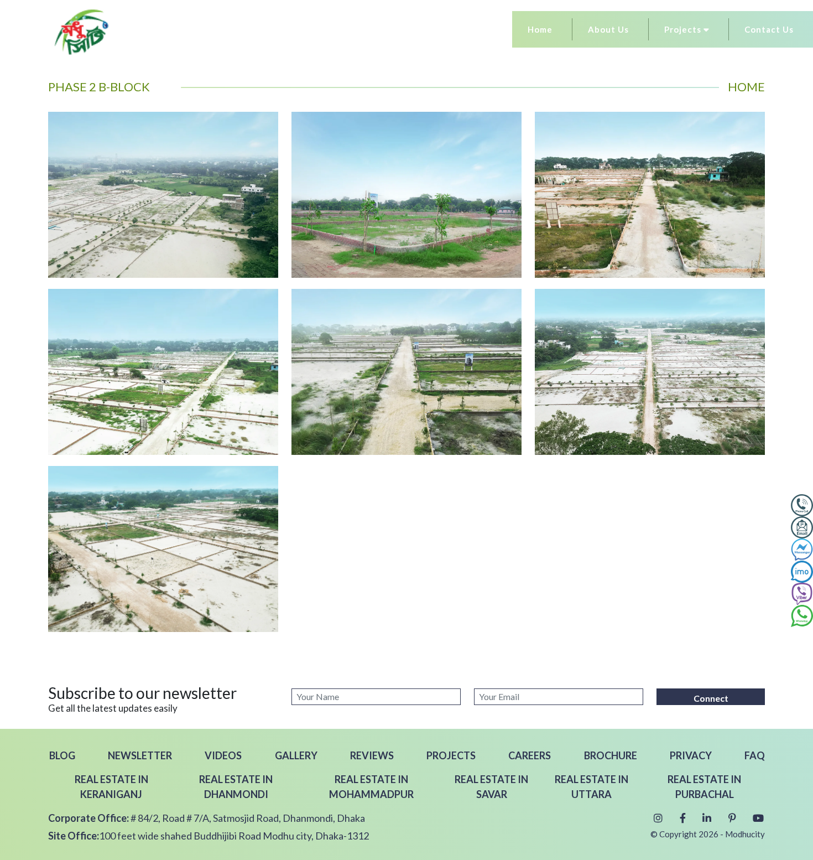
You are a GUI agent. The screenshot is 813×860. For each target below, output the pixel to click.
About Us (608, 29)
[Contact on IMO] (802, 570)
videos (223, 755)
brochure (610, 755)
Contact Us (769, 29)
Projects (683, 29)
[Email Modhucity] (802, 526)
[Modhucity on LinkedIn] (705, 818)
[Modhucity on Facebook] (680, 818)
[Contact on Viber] (802, 592)
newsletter (140, 755)
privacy (691, 755)
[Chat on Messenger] (802, 548)
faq (754, 755)
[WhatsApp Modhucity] (802, 614)
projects (451, 755)
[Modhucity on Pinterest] (730, 818)
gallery (296, 755)
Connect (711, 698)
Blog (62, 755)
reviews (372, 755)
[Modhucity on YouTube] (757, 818)
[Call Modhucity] (802, 504)
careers (529, 755)
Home (540, 29)
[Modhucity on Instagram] (657, 818)
